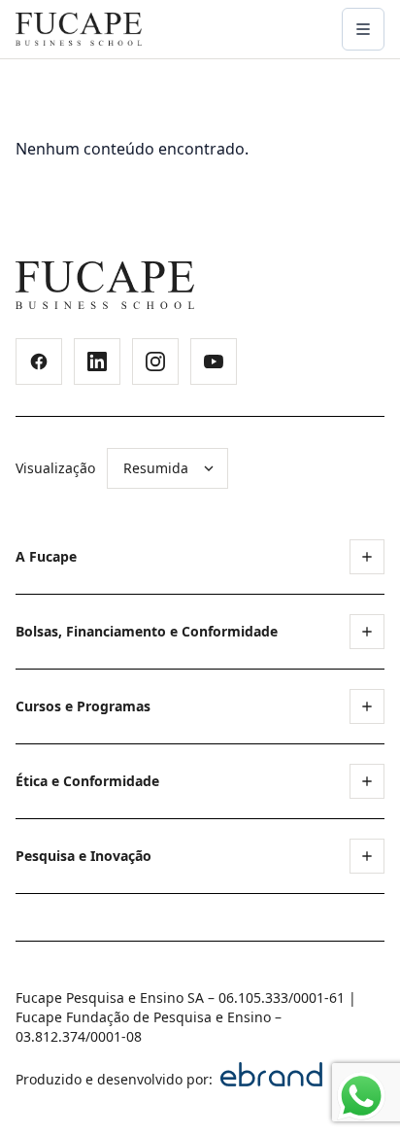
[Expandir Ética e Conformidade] (367, 781)
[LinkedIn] (97, 361)
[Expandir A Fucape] (367, 556)
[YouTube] (213, 361)
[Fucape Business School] (105, 285)
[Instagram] (155, 361)
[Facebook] (39, 361)
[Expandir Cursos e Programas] (367, 706)
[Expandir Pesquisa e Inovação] (367, 856)
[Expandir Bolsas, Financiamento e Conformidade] (367, 631)
